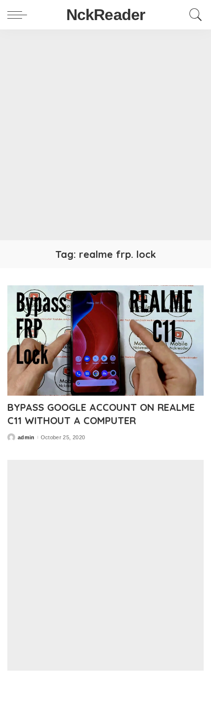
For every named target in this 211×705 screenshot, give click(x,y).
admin (26, 437)
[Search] (193, 14)
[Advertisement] (105, 134)
